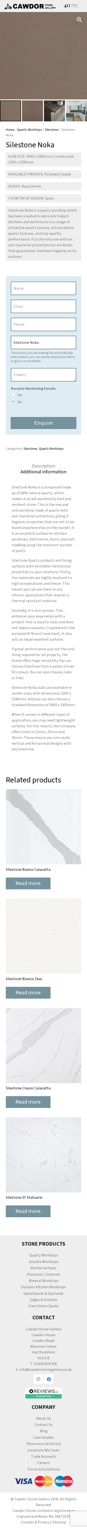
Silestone (51, 129)
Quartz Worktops (29, 129)
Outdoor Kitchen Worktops (43, 1287)
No (19, 402)
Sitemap (59, 1522)
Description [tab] (43, 466)
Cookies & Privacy (35, 1522)
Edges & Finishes (43, 1299)
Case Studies (43, 1437)
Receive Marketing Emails (33, 388)
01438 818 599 (45, 1363)
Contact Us (43, 1424)
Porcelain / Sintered (43, 1274)
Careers (43, 1462)
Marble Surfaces (43, 1268)
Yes (19, 395)
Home (10, 129)
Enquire (43, 423)
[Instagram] (38, 1379)
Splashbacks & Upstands (43, 1293)
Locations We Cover (43, 1450)
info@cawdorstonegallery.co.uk (45, 1369)
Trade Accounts (43, 1456)
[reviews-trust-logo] (43, 1393)
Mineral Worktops (43, 1280)
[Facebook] (49, 1379)
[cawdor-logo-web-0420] (30, 6)
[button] (79, 19)
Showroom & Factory (43, 1443)
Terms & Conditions (43, 1469)
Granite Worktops (43, 1261)
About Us (43, 1418)
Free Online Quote (44, 1306)
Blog (44, 1431)
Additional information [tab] (43, 471)
